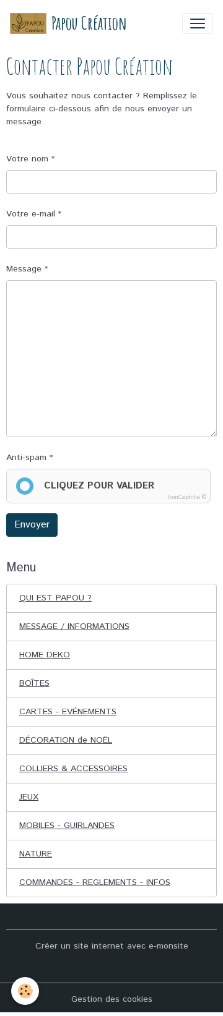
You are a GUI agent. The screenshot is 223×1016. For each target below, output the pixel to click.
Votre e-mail (30, 214)
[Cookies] (25, 991)
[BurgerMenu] (197, 23)
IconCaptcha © (187, 497)
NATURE (35, 854)
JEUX (28, 797)
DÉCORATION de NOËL (65, 740)
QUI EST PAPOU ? (55, 598)
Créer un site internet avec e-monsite (111, 946)
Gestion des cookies (111, 999)
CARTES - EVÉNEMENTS (67, 712)
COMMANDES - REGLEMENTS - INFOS (94, 882)
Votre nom (27, 159)
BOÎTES (34, 683)
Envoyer (32, 525)
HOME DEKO (44, 655)
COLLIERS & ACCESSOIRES (73, 768)
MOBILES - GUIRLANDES (67, 825)
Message (24, 269)
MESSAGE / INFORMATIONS (74, 626)
